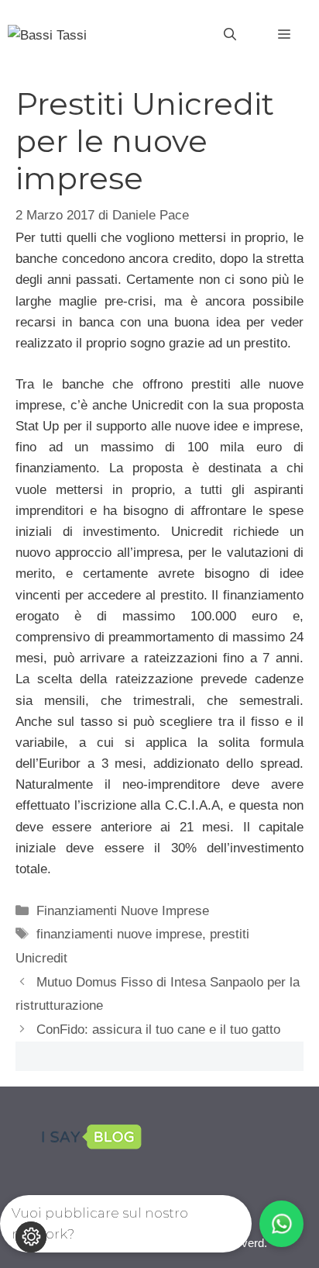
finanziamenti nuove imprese (119, 934)
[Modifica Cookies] (30, 1236)
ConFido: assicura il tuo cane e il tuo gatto (158, 1029)
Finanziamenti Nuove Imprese (122, 910)
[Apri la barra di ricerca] (230, 35)
